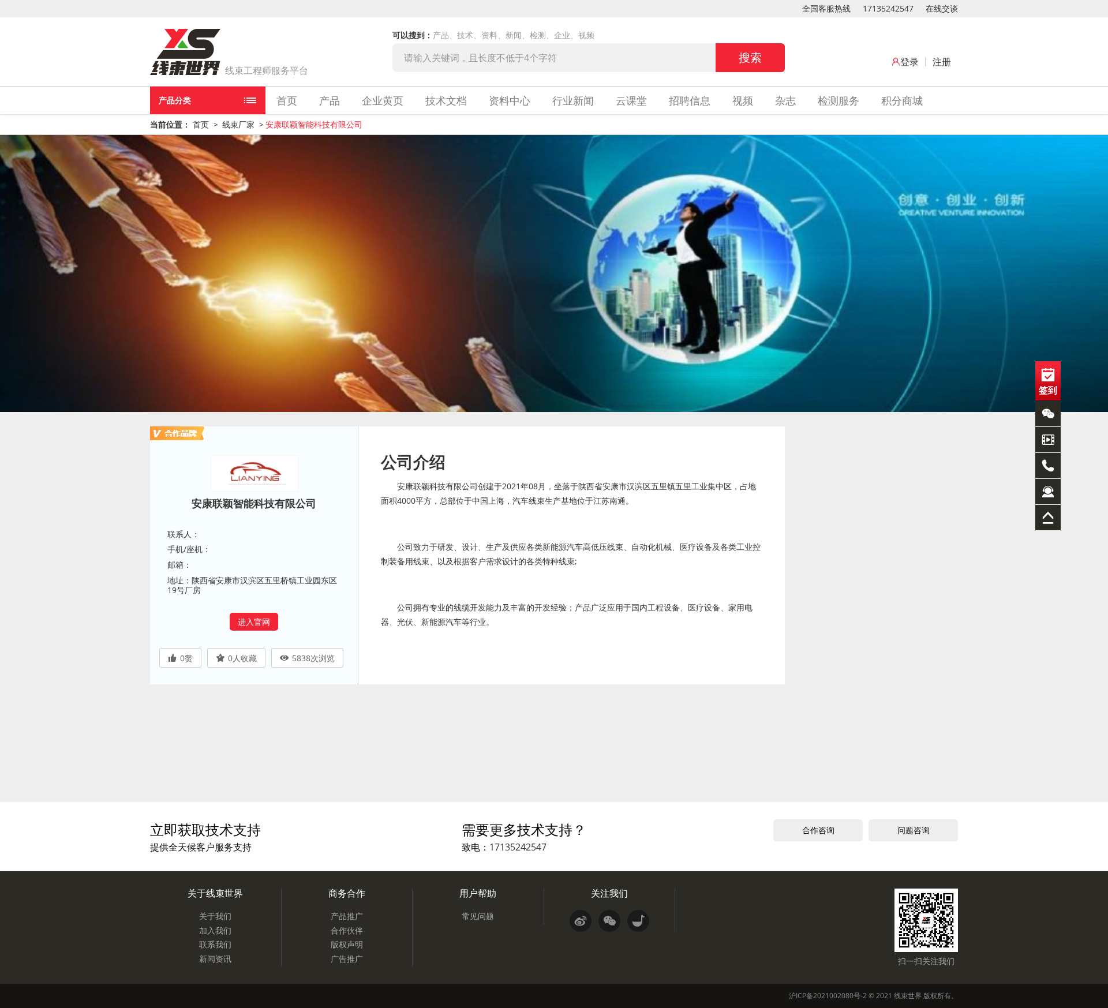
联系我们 (215, 944)
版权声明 (347, 944)
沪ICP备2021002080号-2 (828, 995)
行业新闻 (573, 100)
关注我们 (609, 893)
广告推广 (347, 958)
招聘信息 (689, 100)
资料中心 (509, 100)
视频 (742, 100)
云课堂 (631, 100)
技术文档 (446, 100)
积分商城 (902, 100)
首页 (286, 100)
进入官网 (254, 621)
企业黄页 (382, 100)
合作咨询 (818, 830)
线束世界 (908, 995)
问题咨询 (913, 830)
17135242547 (888, 8)
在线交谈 (942, 8)
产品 (329, 100)
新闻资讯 (215, 958)
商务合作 (346, 893)
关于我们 (215, 915)
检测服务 (838, 100)
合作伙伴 (347, 930)
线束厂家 (238, 124)
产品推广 (347, 915)
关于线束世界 (215, 893)
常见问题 (478, 915)
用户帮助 (477, 893)
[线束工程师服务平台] (185, 52)
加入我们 (215, 930)
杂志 (785, 100)
